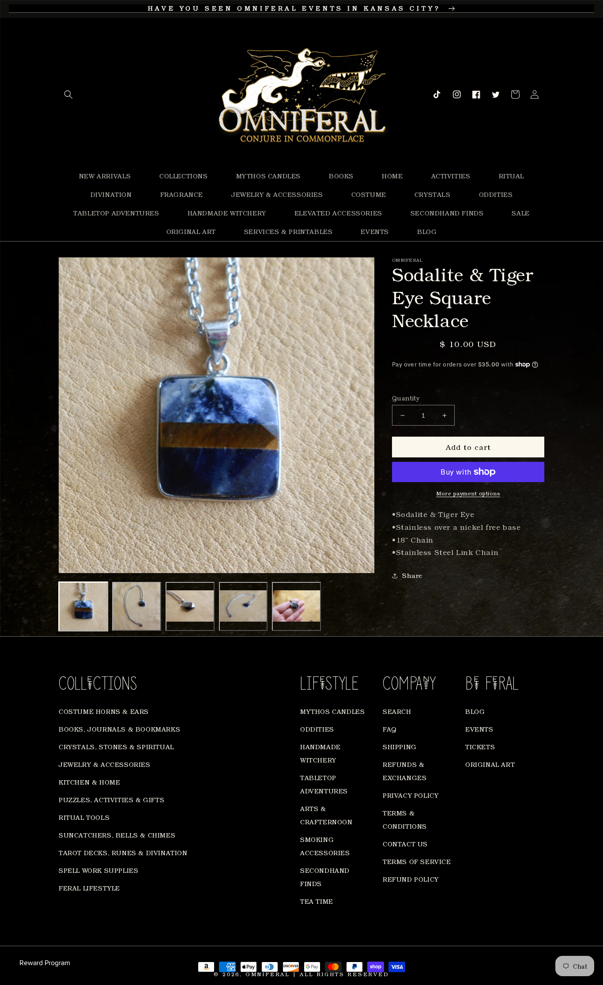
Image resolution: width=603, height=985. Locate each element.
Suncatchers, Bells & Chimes (117, 835)
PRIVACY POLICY (410, 795)
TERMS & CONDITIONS (405, 819)
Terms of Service (417, 861)
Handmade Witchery (320, 753)
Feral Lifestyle (89, 888)
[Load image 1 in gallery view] (83, 606)
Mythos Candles (332, 711)
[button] (68, 94)
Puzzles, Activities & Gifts (111, 800)
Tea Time (316, 901)
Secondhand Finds (325, 877)
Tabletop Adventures (324, 784)
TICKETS (480, 747)
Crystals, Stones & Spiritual (116, 747)
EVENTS (479, 729)
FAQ (390, 729)
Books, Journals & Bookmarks (119, 729)
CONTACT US (405, 844)
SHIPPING (400, 747)
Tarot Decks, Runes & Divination (123, 853)
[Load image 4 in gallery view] (243, 606)
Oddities (317, 729)
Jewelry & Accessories (105, 764)
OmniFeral (267, 974)
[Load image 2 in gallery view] (136, 606)
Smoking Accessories (325, 846)
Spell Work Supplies (98, 870)
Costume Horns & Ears (104, 711)
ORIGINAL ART (490, 764)
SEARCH (397, 711)
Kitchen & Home (89, 782)
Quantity (405, 398)
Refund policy (411, 879)
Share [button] (412, 575)
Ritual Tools (84, 817)
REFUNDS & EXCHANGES (404, 771)
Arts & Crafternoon (326, 815)
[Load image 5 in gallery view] (296, 606)
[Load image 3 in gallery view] (190, 606)
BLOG (475, 711)
